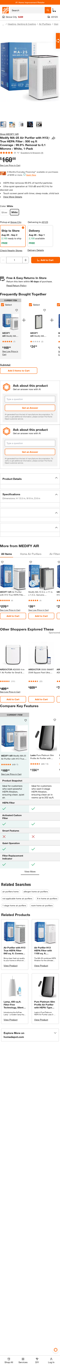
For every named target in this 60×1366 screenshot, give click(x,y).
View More (30, 871)
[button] (30, 478)
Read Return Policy (16, 285)
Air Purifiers (45, 24)
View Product (10, 965)
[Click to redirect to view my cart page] (54, 10)
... (3, 24)
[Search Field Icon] (48, 10)
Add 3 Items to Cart (19, 370)
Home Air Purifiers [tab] (30, 553)
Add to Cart (47, 260)
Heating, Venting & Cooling (22, 24)
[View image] (3, 124)
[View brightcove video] (39, 124)
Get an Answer (30, 407)
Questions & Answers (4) (32, 153)
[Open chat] (58, 41)
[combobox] (27, 10)
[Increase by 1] (25, 260)
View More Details (12, 196)
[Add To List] (48, 138)
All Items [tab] (6, 553)
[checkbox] (30, 304)
